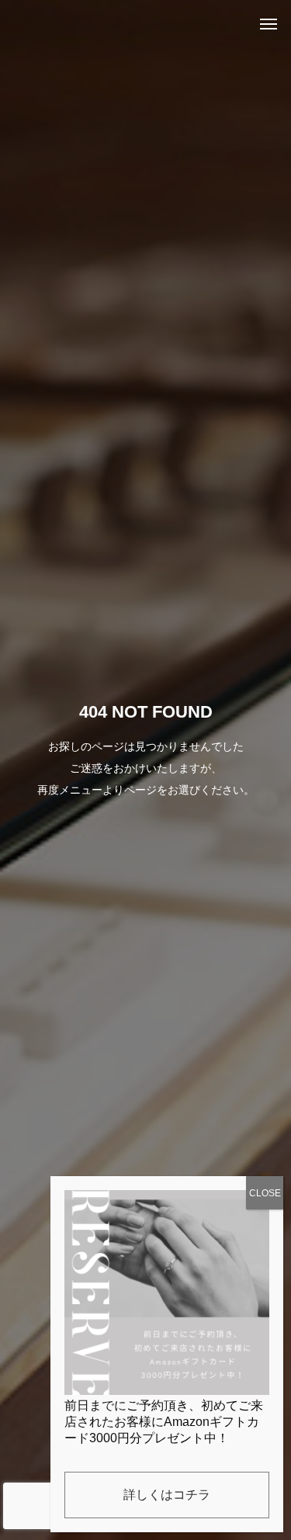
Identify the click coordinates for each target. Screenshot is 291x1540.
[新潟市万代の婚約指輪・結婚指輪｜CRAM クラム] (35, 23)
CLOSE (265, 1193)
